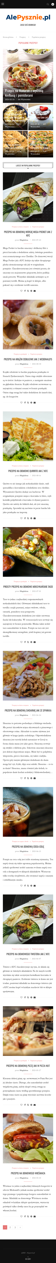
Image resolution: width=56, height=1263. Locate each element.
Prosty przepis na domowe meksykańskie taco (28, 586)
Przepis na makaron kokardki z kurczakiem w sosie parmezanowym (15, 117)
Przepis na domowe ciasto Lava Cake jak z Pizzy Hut (39, 117)
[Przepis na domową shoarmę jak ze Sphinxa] (28, 676)
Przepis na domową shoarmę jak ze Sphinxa (28, 710)
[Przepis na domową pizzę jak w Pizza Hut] (28, 1031)
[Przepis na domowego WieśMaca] (28, 1138)
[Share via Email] (35, 291)
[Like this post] (21, 291)
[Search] (47, 4)
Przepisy (23, 37)
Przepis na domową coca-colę (28, 846)
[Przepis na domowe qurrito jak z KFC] (28, 436)
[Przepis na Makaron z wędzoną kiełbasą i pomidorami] (28, 76)
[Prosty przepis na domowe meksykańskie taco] (28, 552)
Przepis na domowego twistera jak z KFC (28, 954)
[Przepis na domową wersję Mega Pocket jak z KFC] (28, 197)
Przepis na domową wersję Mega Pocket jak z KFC (28, 233)
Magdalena (24, 240)
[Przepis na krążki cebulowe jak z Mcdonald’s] (28, 324)
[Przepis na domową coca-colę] (28, 812)
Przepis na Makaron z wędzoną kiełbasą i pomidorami (24, 93)
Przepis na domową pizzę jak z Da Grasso (39, 146)
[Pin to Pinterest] (31, 291)
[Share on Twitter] (28, 291)
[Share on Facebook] (25, 291)
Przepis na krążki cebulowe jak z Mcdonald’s (28, 359)
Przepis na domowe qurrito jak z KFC (28, 471)
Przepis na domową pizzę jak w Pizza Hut (28, 1066)
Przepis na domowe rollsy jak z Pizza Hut (14, 146)
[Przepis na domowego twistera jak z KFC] (28, 919)
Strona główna (8, 37)
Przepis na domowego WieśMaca (28, 1173)
